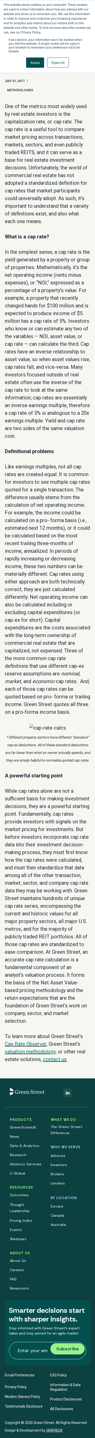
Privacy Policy (16, 1387)
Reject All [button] (58, 62)
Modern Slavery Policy (22, 1397)
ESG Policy (58, 1375)
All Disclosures (61, 1409)
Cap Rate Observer (25, 1044)
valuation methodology (30, 1052)
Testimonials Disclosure (24, 1406)
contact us (55, 1059)
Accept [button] (35, 62)
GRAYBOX (54, 1430)
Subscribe (67, 1349)
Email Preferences (19, 1375)
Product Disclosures (66, 1399)
